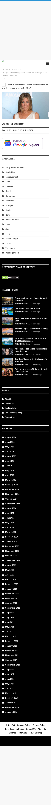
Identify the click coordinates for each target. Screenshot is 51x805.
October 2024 (11, 499)
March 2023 (10, 579)
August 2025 (10, 456)
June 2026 (10, 442)
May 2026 (9, 447)
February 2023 (11, 584)
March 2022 (10, 636)
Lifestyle (9, 205)
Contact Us (9, 404)
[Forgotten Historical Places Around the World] (7, 301)
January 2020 (11, 712)
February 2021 (11, 698)
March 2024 (10, 532)
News (7, 215)
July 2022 (9, 617)
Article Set (10, 725)
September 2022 (12, 608)
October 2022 (11, 603)
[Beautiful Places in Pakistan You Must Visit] (7, 321)
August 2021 (10, 670)
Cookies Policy (11, 408)
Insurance (9, 201)
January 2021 (11, 703)
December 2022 (12, 594)
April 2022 (9, 632)
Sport (7, 229)
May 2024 (9, 523)
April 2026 (9, 451)
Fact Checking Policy (13, 413)
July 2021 (9, 674)
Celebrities (10, 172)
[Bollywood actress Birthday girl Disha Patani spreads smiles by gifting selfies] (7, 372)
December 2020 (12, 707)
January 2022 (11, 646)
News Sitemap (36, 733)
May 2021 (9, 684)
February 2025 (11, 485)
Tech (7, 234)
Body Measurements (14, 167)
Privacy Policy (10, 417)
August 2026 (10, 437)
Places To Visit (11, 220)
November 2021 (12, 655)
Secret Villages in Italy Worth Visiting (31, 329)
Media (8, 210)
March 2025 (10, 480)
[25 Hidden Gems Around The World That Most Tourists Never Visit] (7, 341)
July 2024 (9, 513)
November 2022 (12, 598)
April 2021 (9, 688)
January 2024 (11, 541)
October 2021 (11, 660)
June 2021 (10, 679)
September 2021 (12, 665)
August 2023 (10, 565)
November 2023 (12, 551)
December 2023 (12, 546)
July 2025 (9, 461)
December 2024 (12, 489)
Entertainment (11, 177)
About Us (8, 399)
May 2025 (9, 470)
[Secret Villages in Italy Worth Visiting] (7, 331)
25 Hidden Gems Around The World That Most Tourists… (30, 340)
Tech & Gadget (11, 239)
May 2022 (9, 627)
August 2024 (10, 508)
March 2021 (10, 693)
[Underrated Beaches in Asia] (7, 311)
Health (8, 191)
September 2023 (12, 560)
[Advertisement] (25, 30)
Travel (8, 243)
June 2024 (10, 518)
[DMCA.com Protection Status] (10, 278)
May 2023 (9, 570)
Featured (9, 186)
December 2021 (12, 650)
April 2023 (9, 575)
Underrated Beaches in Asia (27, 308)
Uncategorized (12, 253)
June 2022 (10, 622)
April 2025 (9, 475)
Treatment (10, 248)
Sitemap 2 (22, 733)
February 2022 (11, 641)
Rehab (8, 224)
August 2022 (10, 613)
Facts (7, 182)
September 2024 (12, 504)
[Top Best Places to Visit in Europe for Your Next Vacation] (7, 362)
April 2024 (9, 527)
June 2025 (10, 466)
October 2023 (11, 556)
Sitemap (12, 733)
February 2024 (11, 537)
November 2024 (12, 494)
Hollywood (10, 196)
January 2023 (11, 589)
